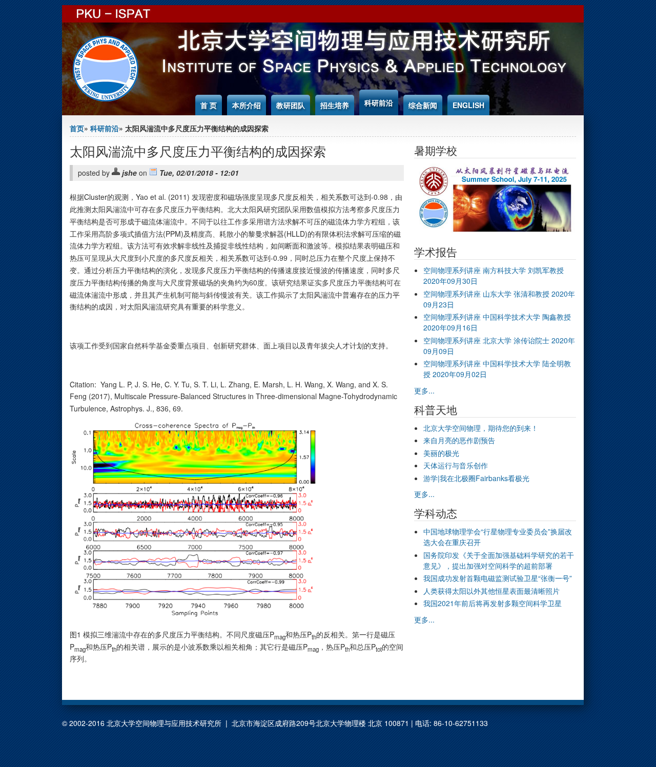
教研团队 (290, 105)
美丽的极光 (441, 453)
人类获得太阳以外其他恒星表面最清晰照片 (491, 591)
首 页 (208, 105)
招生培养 (334, 105)
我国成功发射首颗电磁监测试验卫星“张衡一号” (497, 578)
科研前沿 (378, 102)
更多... (424, 390)
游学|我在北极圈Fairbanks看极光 (476, 478)
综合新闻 (422, 105)
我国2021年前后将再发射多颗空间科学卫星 (492, 603)
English (468, 105)
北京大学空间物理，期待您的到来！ (480, 428)
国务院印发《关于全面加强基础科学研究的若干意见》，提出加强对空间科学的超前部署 (498, 560)
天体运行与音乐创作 (455, 465)
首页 (77, 128)
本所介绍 (246, 105)
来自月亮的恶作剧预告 (459, 440)
